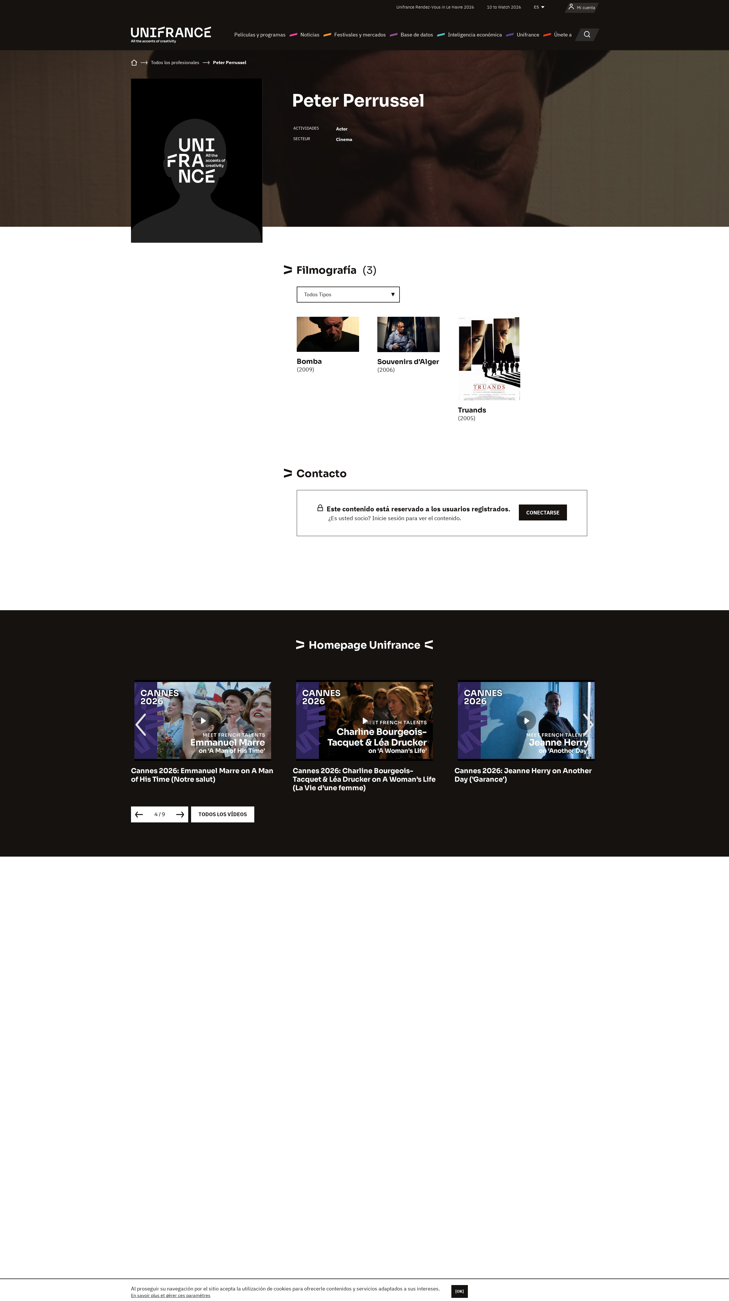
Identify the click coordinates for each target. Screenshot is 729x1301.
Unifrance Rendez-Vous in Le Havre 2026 (435, 7)
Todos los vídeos (222, 814)
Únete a (563, 34)
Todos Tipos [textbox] (317, 294)
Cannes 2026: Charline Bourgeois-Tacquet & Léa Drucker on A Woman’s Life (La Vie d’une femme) (202, 779)
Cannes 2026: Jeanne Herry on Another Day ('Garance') (361, 775)
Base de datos (417, 34)
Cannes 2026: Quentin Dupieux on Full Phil (521, 775)
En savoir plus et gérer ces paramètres (170, 1295)
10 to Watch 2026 (504, 7)
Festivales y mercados (360, 34)
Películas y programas (260, 34)
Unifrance (528, 34)
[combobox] (348, 295)
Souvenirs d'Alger (408, 362)
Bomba (309, 361)
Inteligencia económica (475, 34)
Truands (472, 410)
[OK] (459, 1291)
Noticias (310, 34)
